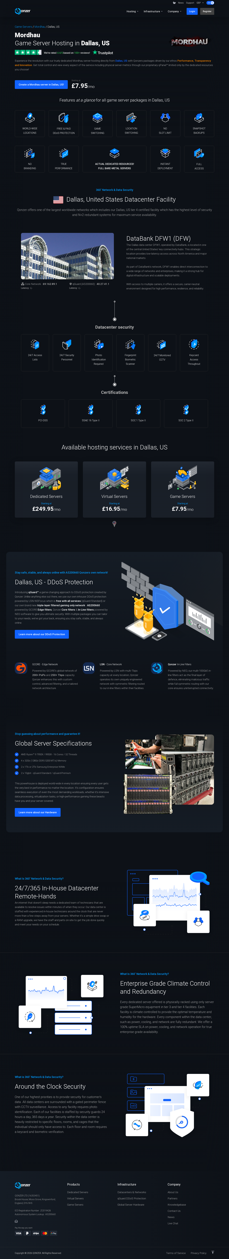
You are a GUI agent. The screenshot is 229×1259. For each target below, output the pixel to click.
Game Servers (23, 26)
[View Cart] (174, 3)
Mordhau (39, 26)
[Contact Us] (16, 1221)
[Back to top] (213, 1252)
